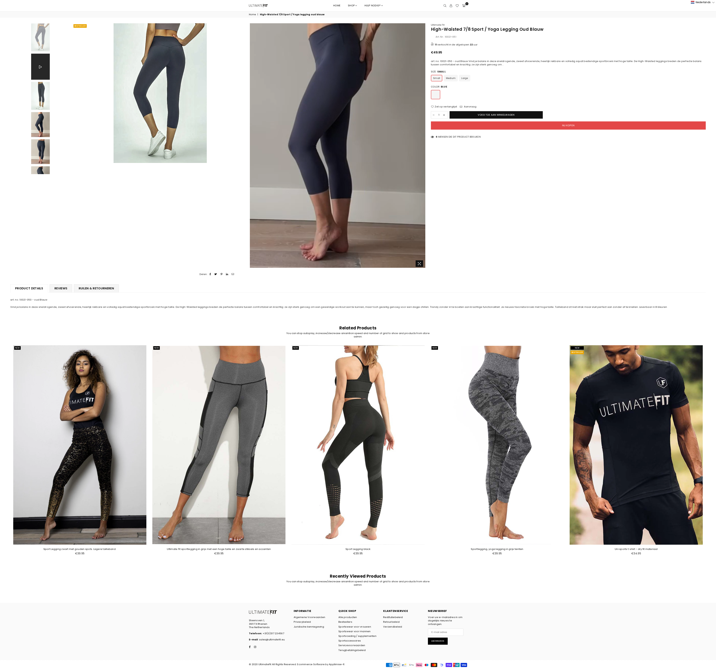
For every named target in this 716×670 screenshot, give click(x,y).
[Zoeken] (445, 5)
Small (436, 78)
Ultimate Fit (438, 25)
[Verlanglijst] (457, 5)
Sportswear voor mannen (354, 631)
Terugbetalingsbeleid (352, 650)
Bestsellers (345, 622)
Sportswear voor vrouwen (354, 626)
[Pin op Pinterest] (222, 274)
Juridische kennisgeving (309, 626)
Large (464, 78)
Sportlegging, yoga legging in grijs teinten (219, 549)
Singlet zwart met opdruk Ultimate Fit (636, 549)
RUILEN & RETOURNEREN (96, 288)
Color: (439, 86)
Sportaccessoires (349, 640)
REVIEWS (60, 288)
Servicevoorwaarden (351, 645)
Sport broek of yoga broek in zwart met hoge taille (497, 549)
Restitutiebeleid (393, 617)
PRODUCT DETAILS (29, 288)
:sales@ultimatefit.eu (271, 639)
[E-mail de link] (233, 274)
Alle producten (347, 617)
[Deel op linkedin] (227, 274)
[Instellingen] (451, 5)
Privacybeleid (302, 622)
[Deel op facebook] (210, 274)
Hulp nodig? (373, 5)
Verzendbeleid (392, 626)
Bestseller (80, 25)
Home (336, 5)
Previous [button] (74, 146)
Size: (438, 71)
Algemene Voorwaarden (309, 617)
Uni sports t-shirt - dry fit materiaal (358, 549)
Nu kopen (568, 125)
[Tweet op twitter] (215, 274)
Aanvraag (469, 106)
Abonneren (437, 640)
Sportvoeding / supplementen (357, 636)
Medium (451, 78)
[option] (160, 93)
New (17, 347)
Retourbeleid (391, 622)
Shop (351, 5)
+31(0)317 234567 (273, 633)
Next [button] (422, 146)
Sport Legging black (79, 549)
